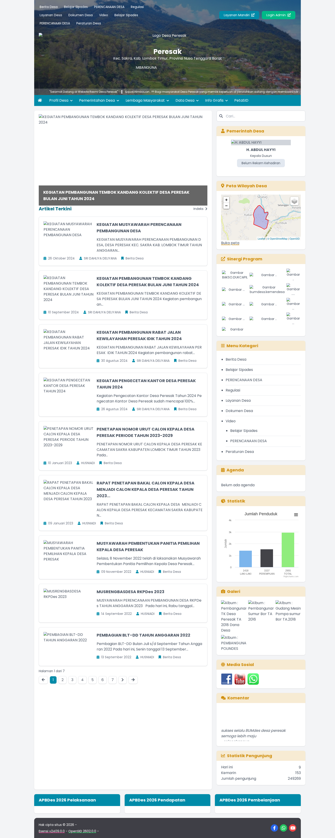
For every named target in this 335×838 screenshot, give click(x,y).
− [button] (226, 205)
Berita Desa (49, 7)
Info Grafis (214, 100)
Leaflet (261, 238)
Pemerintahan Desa (97, 100)
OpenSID (294, 238)
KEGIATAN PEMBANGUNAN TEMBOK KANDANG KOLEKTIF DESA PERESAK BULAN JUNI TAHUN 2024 (116, 195)
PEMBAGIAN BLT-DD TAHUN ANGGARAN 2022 (143, 635)
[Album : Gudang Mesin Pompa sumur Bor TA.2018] (288, 616)
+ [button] (226, 199)
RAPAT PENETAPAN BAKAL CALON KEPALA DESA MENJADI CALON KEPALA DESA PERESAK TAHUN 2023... (145, 489)
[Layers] (294, 201)
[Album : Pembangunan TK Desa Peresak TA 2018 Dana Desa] (233, 616)
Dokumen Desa (80, 15)
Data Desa (185, 100)
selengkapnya (236, 732)
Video (103, 15)
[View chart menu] (296, 514)
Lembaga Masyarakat (146, 100)
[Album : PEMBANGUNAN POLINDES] (233, 643)
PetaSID (241, 100)
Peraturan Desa (88, 23)
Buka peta (230, 243)
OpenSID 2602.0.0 (82, 831)
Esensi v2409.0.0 (52, 831)
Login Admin (276, 15)
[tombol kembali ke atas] (325, 828)
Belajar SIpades (76, 7)
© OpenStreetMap (277, 238)
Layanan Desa (51, 15)
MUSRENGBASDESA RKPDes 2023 (130, 592)
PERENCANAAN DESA (109, 7)
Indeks (198, 208)
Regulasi (137, 7)
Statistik (236, 501)
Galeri (233, 591)
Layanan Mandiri (237, 15)
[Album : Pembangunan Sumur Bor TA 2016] (260, 616)
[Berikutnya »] (123, 680)
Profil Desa (59, 100)
